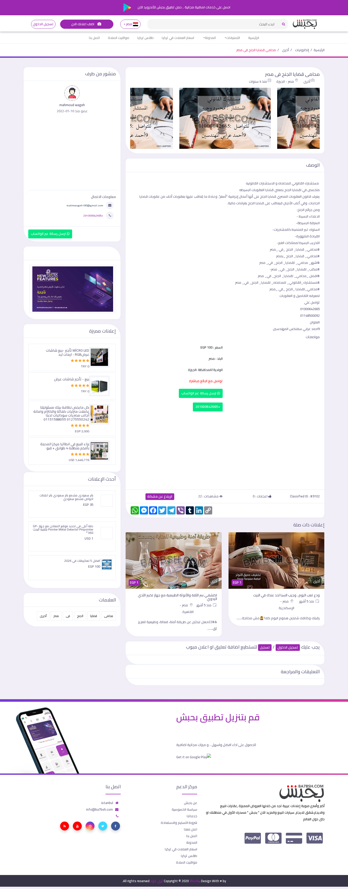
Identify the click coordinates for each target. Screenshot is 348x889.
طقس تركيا (145, 38)
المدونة (210, 38)
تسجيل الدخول (43, 24)
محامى (108, 616)
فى (68, 616)
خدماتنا (192, 816)
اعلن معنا (190, 829)
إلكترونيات (302, 50)
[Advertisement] (225, 449)
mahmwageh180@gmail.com (84, 205)
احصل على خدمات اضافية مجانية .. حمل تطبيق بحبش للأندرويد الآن (183, 7)
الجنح (80, 616)
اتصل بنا (94, 38)
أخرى (285, 50)
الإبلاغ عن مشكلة (159, 496)
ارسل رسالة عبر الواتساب (199, 393)
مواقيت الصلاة (118, 38)
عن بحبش (190, 803)
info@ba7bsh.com (99, 809)
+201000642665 (207, 407)
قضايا (93, 616)
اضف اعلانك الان (83, 24)
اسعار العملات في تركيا (178, 38)
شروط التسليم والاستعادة (179, 823)
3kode (194, 881)
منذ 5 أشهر (307, 601)
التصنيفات (233, 38)
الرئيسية (253, 38)
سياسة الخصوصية (184, 809)
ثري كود (156, 881)
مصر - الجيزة (285, 81)
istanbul (107, 803)
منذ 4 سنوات (258, 81)
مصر (129, 24)
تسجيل (265, 647)
